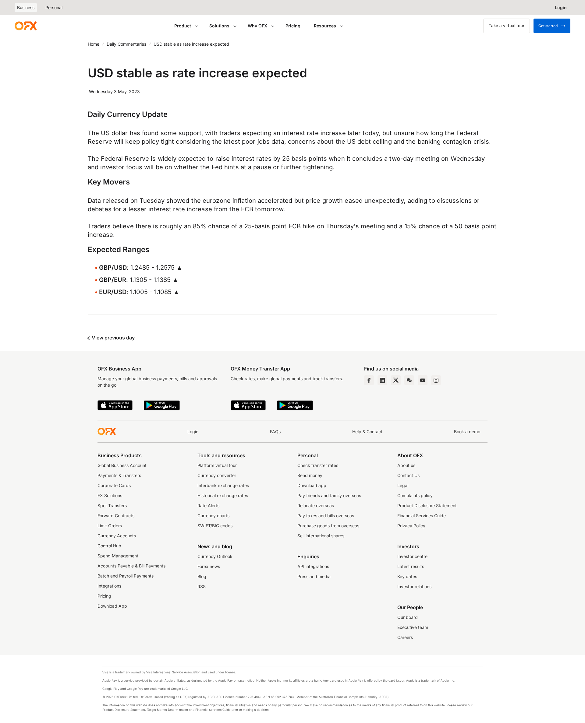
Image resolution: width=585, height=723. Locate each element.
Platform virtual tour (217, 465)
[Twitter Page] (396, 380)
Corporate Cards (114, 485)
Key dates (407, 576)
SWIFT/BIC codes (214, 525)
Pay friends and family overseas (329, 495)
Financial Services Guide (421, 515)
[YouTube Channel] (422, 380)
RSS (201, 586)
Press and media (314, 576)
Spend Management (118, 555)
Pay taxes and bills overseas (325, 515)
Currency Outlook (214, 556)
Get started (548, 25)
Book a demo (467, 431)
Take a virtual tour (506, 25)
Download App (112, 606)
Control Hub (109, 545)
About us (406, 465)
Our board (407, 617)
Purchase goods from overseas (328, 525)
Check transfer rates (317, 465)
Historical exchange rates (222, 495)
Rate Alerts (208, 505)
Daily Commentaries (126, 44)
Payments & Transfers (119, 475)
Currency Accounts (117, 535)
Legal (402, 485)
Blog (201, 576)
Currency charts (213, 515)
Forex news (208, 566)
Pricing (292, 25)
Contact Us (408, 475)
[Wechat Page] (409, 380)
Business (25, 7)
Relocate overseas (315, 505)
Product (182, 25)
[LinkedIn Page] (382, 380)
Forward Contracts (116, 515)
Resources (325, 25)
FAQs (275, 431)
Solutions (219, 25)
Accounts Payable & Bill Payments (131, 565)
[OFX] (26, 25)
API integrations (313, 566)
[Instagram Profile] (436, 380)
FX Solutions (110, 495)
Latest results (410, 566)
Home (93, 44)
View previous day (112, 338)
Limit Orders (110, 525)
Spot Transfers (112, 505)
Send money (309, 475)
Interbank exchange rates (223, 485)
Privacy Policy (411, 525)
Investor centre (412, 556)
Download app (311, 485)
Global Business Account (122, 465)
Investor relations (414, 586)
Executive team (412, 627)
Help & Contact (367, 431)
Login (192, 431)
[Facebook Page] (369, 380)
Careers (405, 637)
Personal (53, 7)
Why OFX (257, 25)
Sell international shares (320, 535)
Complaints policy (415, 495)
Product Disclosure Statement (427, 505)
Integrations (109, 585)
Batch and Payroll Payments (126, 575)
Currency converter (216, 475)
